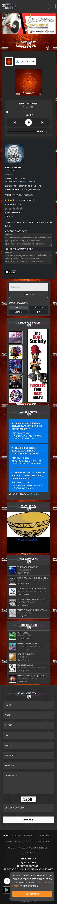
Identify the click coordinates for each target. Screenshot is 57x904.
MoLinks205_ (28, 539)
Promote (19, 841)
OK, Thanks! (32, 894)
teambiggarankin (26, 181)
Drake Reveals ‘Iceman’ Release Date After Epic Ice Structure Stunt (27, 426)
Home (6, 835)
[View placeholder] (14, 153)
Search (27, 294)
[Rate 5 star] (21, 208)
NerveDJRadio (45, 835)
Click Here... (33, 493)
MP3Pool (16, 835)
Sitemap (11, 847)
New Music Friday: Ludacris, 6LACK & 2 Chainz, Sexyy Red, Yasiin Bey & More (28, 475)
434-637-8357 (30, 863)
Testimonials (28, 852)
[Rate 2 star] (9, 208)
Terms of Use (30, 835)
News (29, 841)
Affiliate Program (27, 847)
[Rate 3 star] (13, 208)
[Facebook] (7, 881)
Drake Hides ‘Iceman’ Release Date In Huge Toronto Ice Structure (25, 451)
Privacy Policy (42, 841)
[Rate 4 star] (17, 208)
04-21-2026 (24, 458)
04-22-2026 (24, 433)
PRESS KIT (43, 847)
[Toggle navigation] (51, 6)
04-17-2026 (24, 482)
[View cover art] (9, 61)
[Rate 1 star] (6, 208)
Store (9, 841)
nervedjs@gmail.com (30, 866)
